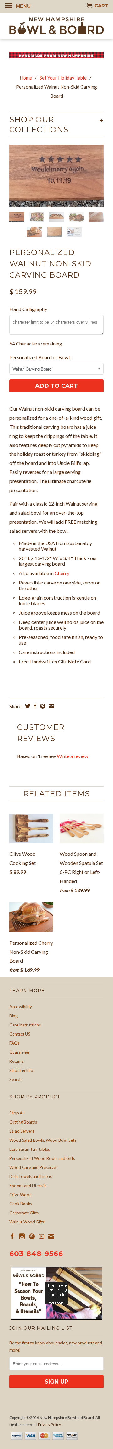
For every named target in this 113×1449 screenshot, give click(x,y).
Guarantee (19, 1052)
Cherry (62, 573)
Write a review (72, 756)
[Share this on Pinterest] (42, 706)
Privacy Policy (49, 1424)
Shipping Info (21, 1070)
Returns (16, 1061)
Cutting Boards (23, 1121)
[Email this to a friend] (50, 706)
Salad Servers (21, 1131)
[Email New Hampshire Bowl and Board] (51, 1236)
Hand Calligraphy (28, 309)
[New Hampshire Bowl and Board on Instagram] (22, 1236)
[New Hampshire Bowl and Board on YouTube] (41, 1236)
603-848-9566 (36, 1253)
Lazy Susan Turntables (29, 1149)
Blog (13, 1015)
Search (15, 1079)
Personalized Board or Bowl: (40, 357)
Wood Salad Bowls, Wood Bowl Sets (42, 1140)
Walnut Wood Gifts (27, 1221)
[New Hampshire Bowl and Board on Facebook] (12, 1236)
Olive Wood (20, 1194)
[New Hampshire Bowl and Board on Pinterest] (32, 1236)
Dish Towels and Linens (30, 1176)
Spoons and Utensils (27, 1185)
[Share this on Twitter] (27, 706)
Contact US (19, 1033)
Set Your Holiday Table (63, 77)
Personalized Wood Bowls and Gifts (42, 1158)
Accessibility (20, 1006)
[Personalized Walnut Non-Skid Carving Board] (56, 176)
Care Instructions (25, 1024)
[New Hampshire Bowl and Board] (56, 25)
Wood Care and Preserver (33, 1167)
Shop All (16, 1112)
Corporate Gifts (24, 1212)
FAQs (14, 1043)
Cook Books (20, 1203)
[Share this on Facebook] (34, 706)
